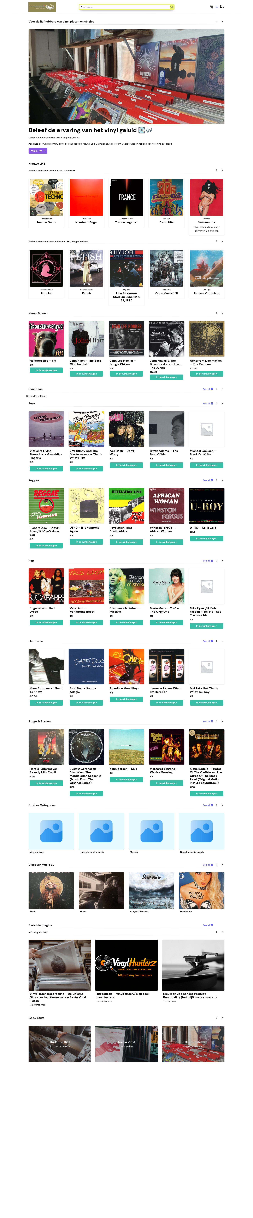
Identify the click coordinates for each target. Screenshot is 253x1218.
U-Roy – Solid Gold (203, 528)
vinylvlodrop (37, 852)
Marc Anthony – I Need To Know (46, 690)
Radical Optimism (206, 293)
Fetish (86, 293)
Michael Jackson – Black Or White (203, 452)
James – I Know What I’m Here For (165, 690)
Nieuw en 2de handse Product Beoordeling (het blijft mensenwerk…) (190, 995)
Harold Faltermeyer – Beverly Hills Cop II (45, 770)
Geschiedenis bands (192, 852)
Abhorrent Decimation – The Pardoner (206, 362)
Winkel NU (36, 150)
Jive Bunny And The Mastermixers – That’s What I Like (86, 454)
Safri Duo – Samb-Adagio (83, 690)
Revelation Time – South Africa (122, 529)
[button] (222, 6)
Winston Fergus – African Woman (162, 529)
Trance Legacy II (126, 222)
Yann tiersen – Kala (123, 769)
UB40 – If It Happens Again (84, 529)
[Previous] (216, 21)
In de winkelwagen (206, 373)
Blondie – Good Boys (124, 688)
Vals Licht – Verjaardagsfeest (82, 610)
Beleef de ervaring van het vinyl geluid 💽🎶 (91, 130)
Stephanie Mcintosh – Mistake (125, 610)
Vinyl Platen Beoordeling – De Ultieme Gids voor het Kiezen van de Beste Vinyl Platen (58, 997)
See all (206, 389)
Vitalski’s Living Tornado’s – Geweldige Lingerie (46, 454)
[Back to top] (248, 1211)
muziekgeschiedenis (92, 852)
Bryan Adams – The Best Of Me (164, 452)
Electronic (186, 911)
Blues (83, 911)
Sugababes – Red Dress (42, 610)
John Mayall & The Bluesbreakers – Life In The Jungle (166, 364)
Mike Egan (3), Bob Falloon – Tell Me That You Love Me (205, 611)
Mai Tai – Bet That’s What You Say (204, 690)
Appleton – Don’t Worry (122, 452)
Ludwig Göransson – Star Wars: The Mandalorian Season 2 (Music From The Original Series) (85, 776)
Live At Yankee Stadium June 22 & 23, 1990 (126, 296)
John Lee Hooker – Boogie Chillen (123, 362)
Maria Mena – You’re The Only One (164, 610)
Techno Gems (46, 222)
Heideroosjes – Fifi (43, 361)
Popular (46, 293)
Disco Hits (166, 222)
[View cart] (211, 6)
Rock (32, 911)
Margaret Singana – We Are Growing (164, 770)
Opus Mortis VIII (166, 293)
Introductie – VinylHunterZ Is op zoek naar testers (122, 995)
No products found (36, 396)
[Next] (222, 21)
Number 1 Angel (86, 222)
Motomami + (207, 222)
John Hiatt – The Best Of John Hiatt (85, 362)
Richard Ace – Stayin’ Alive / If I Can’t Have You (45, 531)
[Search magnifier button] (172, 7)
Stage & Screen (139, 911)
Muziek (134, 852)
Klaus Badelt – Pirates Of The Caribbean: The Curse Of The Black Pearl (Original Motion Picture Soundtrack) (206, 776)
